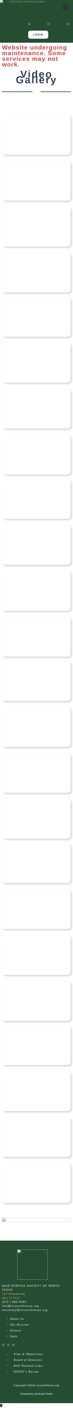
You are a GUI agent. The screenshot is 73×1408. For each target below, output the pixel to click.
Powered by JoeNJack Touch (36, 1393)
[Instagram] (48, 24)
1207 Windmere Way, (14, 1294)
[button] (65, 8)
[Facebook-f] (29, 24)
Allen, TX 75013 (11, 1298)
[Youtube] (68, 24)
